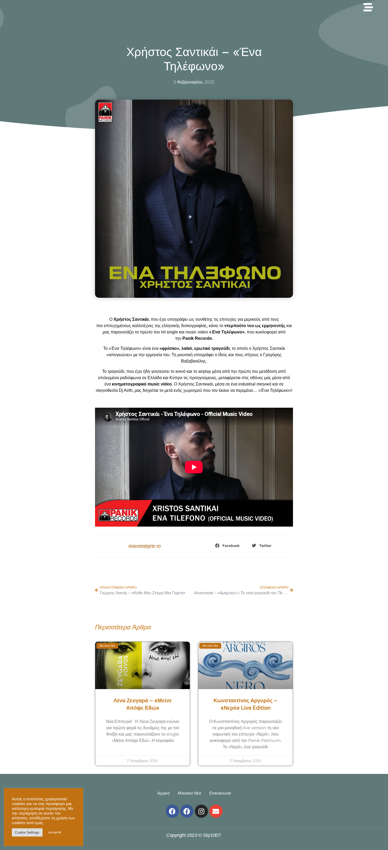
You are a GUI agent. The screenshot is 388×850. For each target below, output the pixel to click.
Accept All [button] (54, 832)
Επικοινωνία (220, 793)
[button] (227, 545)
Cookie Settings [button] (27, 832)
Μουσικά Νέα (189, 793)
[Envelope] (216, 811)
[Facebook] (172, 811)
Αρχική (163, 793)
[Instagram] (201, 811)
